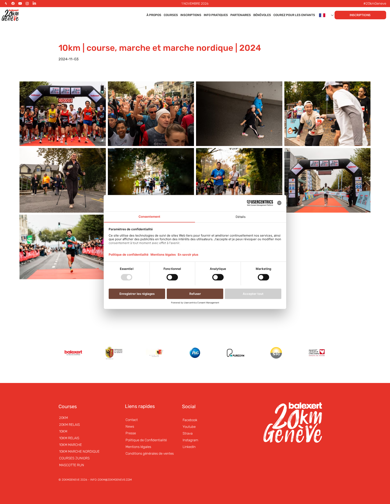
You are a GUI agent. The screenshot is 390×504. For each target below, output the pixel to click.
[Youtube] (20, 3)
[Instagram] (27, 3)
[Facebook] (13, 3)
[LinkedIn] (34, 3)
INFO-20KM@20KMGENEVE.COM (111, 479)
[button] (153, 15)
